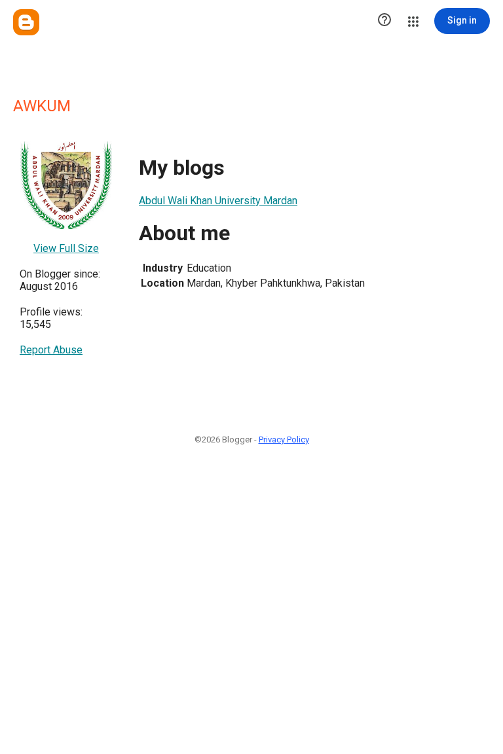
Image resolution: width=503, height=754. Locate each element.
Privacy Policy (284, 439)
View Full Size (66, 248)
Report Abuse (51, 350)
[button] (384, 21)
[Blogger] (26, 22)
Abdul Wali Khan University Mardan (218, 200)
